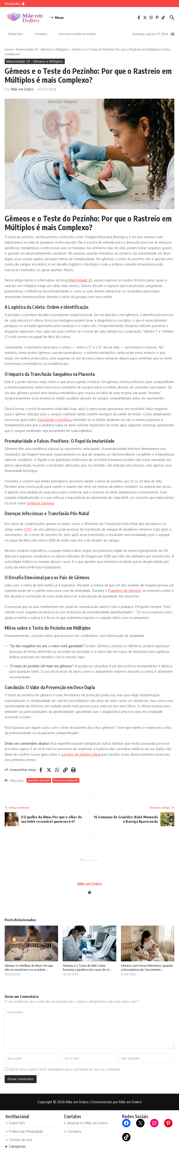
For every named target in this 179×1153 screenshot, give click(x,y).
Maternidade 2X (80, 280)
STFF (27, 529)
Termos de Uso (20, 1140)
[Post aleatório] (172, 34)
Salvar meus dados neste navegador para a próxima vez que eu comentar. (65, 1069)
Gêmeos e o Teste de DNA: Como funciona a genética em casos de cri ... (87, 967)
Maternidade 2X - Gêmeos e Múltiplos (42, 49)
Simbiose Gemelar (40, 503)
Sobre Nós (15, 34)
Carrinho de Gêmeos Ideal (80, 754)
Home (9, 49)
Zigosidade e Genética (54, 420)
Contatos (41, 34)
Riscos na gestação (65, 780)
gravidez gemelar (39, 780)
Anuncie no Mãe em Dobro (77, 34)
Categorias (17, 1146)
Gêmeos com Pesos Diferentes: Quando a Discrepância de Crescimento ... (147, 967)
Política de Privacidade (26, 1131)
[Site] (89, 893)
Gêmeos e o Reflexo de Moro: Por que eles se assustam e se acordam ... (29, 967)
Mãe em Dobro (22, 89)
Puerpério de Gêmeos (124, 591)
